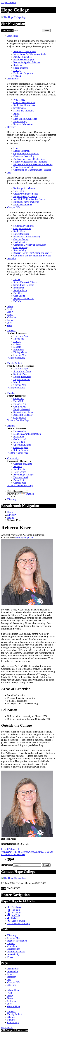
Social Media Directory (18, 923)
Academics (12, 35)
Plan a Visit (18, 436)
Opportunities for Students (26, 153)
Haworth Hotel (20, 477)
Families (11, 393)
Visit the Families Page (18, 420)
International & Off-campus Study (29, 54)
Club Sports (19, 296)
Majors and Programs (23, 110)
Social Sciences (20, 67)
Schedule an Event (22, 371)
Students (11, 330)
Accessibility (13, 954)
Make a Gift (19, 442)
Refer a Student (20, 450)
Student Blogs (20, 121)
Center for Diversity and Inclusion (29, 244)
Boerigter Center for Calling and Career (32, 253)
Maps (10, 320)
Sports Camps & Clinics (24, 282)
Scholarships (19, 108)
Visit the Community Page (20, 485)
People (10, 517)
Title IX (11, 943)
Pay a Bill (18, 401)
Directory (11, 499)
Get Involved (19, 406)
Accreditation (13, 949)
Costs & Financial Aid (24, 102)
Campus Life (13, 207)
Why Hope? (19, 99)
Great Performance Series (25, 193)
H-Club (17, 301)
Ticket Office (19, 191)
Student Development (23, 225)
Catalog (17, 76)
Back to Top (7, 1027)
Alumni (11, 425)
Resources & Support (23, 59)
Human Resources (22, 376)
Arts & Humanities (22, 57)
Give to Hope (13, 1006)
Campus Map (19, 355)
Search (46, 30)
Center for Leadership (23, 156)
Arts (9, 172)
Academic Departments (24, 51)
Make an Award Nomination (27, 434)
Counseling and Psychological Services (32, 255)
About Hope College (23, 474)
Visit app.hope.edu (16, 357)
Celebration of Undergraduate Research (32, 170)
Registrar (17, 65)
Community (13, 458)
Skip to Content (8, 2)
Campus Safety (20, 247)
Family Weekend (21, 409)
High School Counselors (25, 119)
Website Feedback (16, 951)
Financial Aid (19, 404)
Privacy (11, 957)
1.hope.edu (18, 338)
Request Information (23, 124)
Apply (16, 113)
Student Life (19, 231)
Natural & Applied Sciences (26, 62)
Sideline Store (20, 290)
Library (17, 70)
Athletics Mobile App (23, 298)
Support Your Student (23, 412)
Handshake (18, 349)
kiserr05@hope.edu (24, 537)
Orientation (18, 398)
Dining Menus (20, 352)
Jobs (9, 322)
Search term (7, 30)
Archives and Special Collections (29, 159)
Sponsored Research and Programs (30, 161)
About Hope (13, 990)
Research (11, 127)
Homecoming (19, 431)
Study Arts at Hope (22, 204)
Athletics (11, 258)
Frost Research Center (24, 167)
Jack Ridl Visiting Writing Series (29, 199)
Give (9, 325)
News (10, 314)
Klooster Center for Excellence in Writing (33, 164)
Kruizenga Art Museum (24, 188)
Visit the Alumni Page (17, 453)
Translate (30, 494)
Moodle (17, 347)
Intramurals (18, 287)
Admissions (13, 78)
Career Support (20, 447)
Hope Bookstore (21, 234)
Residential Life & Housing (26, 236)
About (10, 306)
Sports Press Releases (23, 285)
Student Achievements (24, 105)
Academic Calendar (22, 415)
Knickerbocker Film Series (26, 202)
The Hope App (20, 336)
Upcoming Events (22, 444)
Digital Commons (21, 151)
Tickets (16, 279)
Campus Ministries (22, 228)
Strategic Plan (20, 374)
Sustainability (19, 250)
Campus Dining (21, 239)
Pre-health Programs (23, 73)
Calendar (11, 317)
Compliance (13, 946)
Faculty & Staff (14, 363)
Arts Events (19, 469)
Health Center (20, 242)
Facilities (17, 293)
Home (10, 512)
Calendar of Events (22, 463)
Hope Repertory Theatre (25, 196)
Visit (15, 116)
